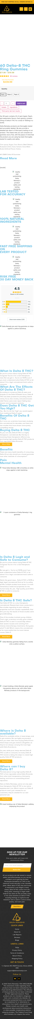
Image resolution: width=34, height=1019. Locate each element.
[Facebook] (15, 978)
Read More (8, 158)
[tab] (4, 107)
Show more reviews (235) (17, 319)
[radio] (3, 94)
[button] (30, 9)
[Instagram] (19, 978)
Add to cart (21, 103)
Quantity (4, 88)
